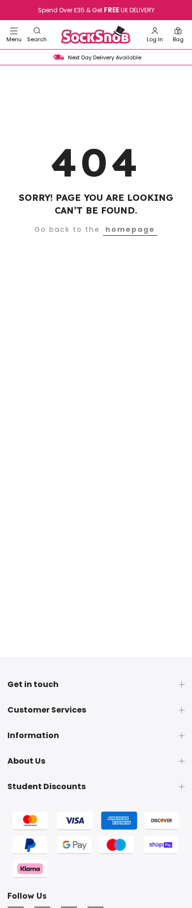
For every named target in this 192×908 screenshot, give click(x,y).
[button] (37, 34)
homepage (130, 229)
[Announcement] (96, 10)
